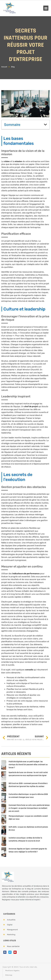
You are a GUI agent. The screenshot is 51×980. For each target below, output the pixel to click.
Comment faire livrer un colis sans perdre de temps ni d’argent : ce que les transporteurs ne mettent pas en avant (29, 808)
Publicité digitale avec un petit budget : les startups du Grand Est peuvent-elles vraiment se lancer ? (28, 764)
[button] (45, 8)
